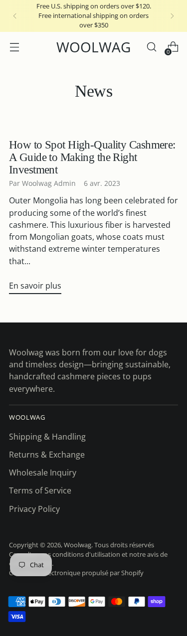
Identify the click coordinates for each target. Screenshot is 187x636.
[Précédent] (15, 16)
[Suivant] (172, 16)
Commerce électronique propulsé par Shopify (76, 573)
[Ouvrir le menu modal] (14, 47)
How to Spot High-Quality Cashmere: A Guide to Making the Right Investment (92, 157)
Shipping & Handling (47, 436)
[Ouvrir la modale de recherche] (151, 47)
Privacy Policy (34, 508)
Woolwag (77, 545)
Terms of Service (40, 490)
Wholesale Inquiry (42, 472)
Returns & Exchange (47, 454)
